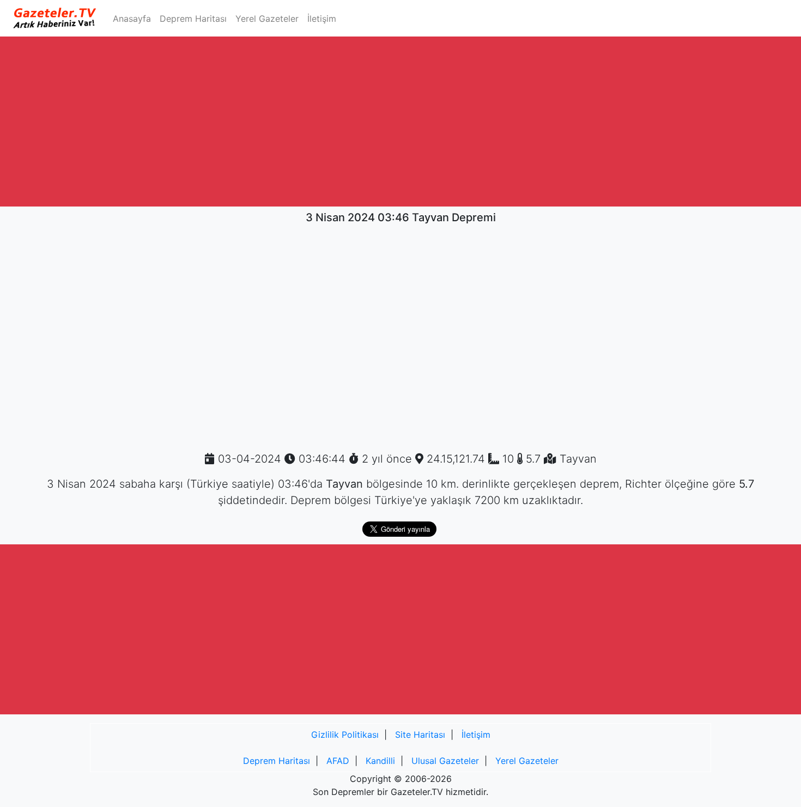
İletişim (321, 18)
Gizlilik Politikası (345, 734)
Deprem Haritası (193, 18)
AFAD (337, 760)
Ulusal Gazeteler (445, 760)
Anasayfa (134, 18)
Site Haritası (420, 734)
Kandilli (380, 760)
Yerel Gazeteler (267, 18)
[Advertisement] (400, 121)
